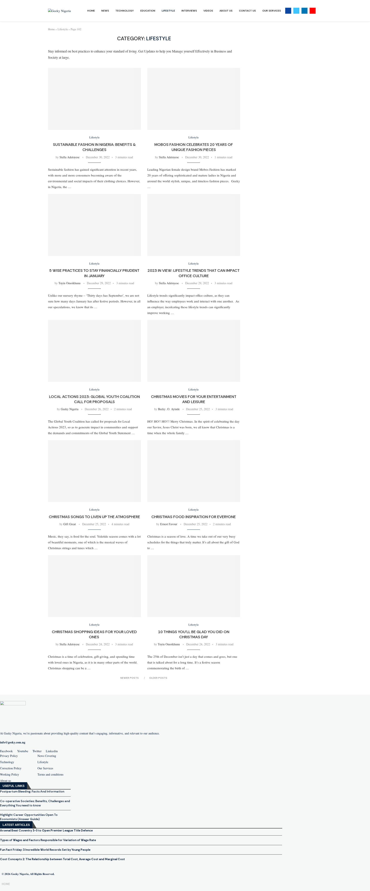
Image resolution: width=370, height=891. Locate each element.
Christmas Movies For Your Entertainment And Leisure (193, 399)
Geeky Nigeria (69, 409)
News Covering (46, 755)
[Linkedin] (304, 11)
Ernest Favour (168, 524)
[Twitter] (296, 11)
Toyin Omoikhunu (69, 283)
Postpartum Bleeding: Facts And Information (32, 791)
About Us (226, 10)
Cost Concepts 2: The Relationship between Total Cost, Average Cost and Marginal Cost (62, 859)
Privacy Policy (9, 755)
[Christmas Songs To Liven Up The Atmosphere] (94, 471)
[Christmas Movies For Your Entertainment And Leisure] (193, 351)
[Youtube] (313, 11)
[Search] (320, 11)
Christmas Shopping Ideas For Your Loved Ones (94, 634)
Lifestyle (168, 10)
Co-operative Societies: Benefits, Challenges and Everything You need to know (35, 803)
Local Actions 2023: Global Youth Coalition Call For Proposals (94, 399)
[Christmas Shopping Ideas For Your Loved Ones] (94, 586)
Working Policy (9, 774)
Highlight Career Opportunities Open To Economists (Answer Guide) (29, 817)
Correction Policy (10, 768)
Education (147, 10)
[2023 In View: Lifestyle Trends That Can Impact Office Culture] (193, 225)
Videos (208, 10)
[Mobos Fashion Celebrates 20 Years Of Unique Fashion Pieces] (193, 99)
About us (5, 780)
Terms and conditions (50, 774)
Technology (124, 10)
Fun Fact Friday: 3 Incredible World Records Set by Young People (45, 850)
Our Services (271, 10)
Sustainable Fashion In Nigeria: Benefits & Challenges (94, 147)
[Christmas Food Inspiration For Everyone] (193, 471)
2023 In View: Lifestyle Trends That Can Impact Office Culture (194, 273)
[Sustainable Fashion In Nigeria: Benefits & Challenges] (94, 99)
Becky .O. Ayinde (169, 409)
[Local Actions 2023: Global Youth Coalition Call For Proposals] (94, 351)
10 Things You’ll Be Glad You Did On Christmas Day (193, 634)
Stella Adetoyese (69, 157)
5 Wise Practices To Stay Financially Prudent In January (94, 273)
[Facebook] (288, 11)
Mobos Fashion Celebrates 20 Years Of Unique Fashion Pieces (193, 147)
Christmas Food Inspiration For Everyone (193, 516)
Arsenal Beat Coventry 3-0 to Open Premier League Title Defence (46, 830)
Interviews (189, 10)
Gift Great (69, 524)
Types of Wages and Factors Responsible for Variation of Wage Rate (48, 840)
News (105, 10)
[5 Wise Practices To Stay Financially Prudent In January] (94, 225)
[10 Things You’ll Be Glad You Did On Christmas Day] (193, 586)
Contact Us (247, 10)
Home (91, 10)
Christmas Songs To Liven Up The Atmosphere (94, 516)
